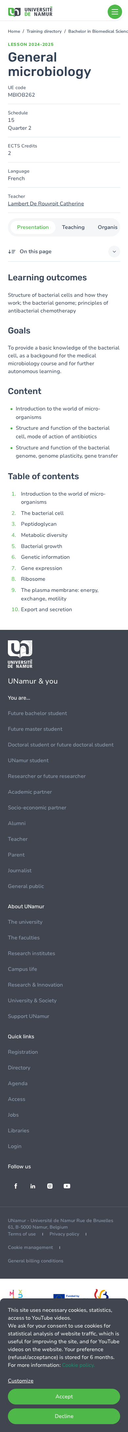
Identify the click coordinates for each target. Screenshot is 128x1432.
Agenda (18, 1083)
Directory (19, 1067)
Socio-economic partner (37, 807)
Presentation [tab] (33, 227)
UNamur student (28, 760)
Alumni (17, 823)
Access (16, 1099)
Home (14, 31)
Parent (16, 854)
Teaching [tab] (73, 227)
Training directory (44, 31)
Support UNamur (28, 1016)
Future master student (35, 729)
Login (15, 1146)
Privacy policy (64, 1234)
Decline (64, 1416)
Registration (23, 1052)
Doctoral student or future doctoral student (61, 744)
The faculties (24, 937)
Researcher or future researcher (47, 776)
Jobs (13, 1115)
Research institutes (31, 953)
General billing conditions (35, 1261)
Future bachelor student (37, 713)
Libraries (18, 1130)
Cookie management (30, 1247)
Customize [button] (20, 1381)
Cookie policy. (78, 1365)
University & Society (32, 1000)
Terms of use (22, 1234)
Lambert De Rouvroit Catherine (46, 203)
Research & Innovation (35, 985)
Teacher (18, 839)
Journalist (20, 870)
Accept (64, 1396)
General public (26, 886)
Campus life (22, 969)
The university (25, 922)
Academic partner (30, 792)
